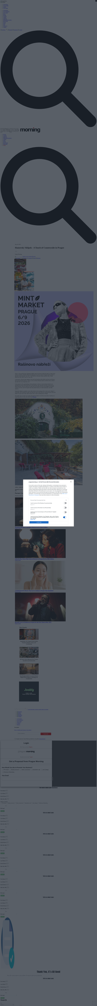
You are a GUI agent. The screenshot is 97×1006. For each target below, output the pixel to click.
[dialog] (48, 503)
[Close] (71, 482)
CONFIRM (39, 522)
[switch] (65, 503)
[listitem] (48, 500)
